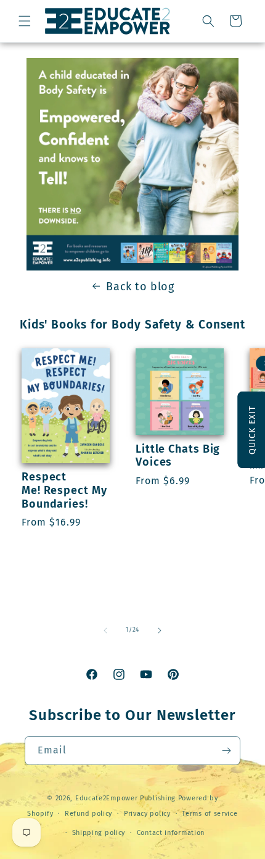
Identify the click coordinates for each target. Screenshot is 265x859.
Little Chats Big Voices (178, 456)
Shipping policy (99, 833)
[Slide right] (159, 630)
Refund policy (88, 814)
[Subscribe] (226, 750)
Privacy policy (147, 814)
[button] (24, 21)
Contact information (171, 833)
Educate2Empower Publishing (125, 798)
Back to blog (140, 286)
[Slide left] (105, 630)
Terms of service (209, 814)
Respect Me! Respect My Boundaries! (64, 490)
